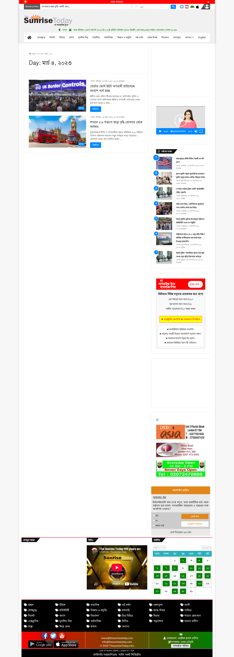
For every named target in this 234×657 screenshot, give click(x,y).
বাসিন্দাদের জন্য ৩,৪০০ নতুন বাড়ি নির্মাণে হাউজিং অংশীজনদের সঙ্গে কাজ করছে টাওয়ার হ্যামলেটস (190, 238)
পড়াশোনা (158, 621)
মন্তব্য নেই (160, 525)
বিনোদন (95, 615)
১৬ (183, 575)
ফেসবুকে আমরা (29, 540)
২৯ (174, 591)
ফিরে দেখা (64, 626)
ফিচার (156, 615)
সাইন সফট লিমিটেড (130, 654)
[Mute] (196, 131)
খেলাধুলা (158, 605)
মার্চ (46, 53)
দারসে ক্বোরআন (192, 615)
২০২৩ (40, 53)
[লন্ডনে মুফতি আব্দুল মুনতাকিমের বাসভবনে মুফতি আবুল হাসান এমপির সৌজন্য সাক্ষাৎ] (164, 178)
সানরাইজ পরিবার (181, 645)
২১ (166, 583)
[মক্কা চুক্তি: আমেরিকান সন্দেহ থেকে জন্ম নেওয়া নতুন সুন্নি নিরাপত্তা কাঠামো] (164, 257)
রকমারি (126, 610)
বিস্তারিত (95, 109)
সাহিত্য (188, 610)
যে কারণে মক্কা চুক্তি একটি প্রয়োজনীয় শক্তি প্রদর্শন (63, 6)
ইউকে (62, 605)
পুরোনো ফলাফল (194, 524)
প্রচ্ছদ (30, 605)
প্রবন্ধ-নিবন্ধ (159, 610)
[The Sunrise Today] (48, 20)
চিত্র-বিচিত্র (127, 615)
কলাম (94, 626)
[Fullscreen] (201, 131)
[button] (180, 120)
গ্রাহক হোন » (195, 284)
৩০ (183, 591)
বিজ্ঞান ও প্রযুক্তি (99, 610)
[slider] (178, 131)
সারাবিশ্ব (95, 605)
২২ (174, 583)
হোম (33, 53)
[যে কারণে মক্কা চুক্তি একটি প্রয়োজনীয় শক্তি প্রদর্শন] (164, 193)
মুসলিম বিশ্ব (65, 621)
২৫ (199, 583)
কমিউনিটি (64, 610)
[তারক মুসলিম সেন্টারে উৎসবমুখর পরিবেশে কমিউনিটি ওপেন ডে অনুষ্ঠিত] (164, 223)
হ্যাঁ (157, 515)
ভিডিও (125, 621)
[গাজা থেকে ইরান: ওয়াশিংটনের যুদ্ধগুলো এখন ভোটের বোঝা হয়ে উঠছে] (164, 208)
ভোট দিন (195, 516)
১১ (199, 568)
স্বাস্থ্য (30, 626)
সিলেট (31, 615)
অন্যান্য (125, 626)
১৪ (166, 575)
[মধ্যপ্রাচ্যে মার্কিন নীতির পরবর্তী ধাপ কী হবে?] (164, 163)
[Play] (160, 131)
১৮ (199, 575)
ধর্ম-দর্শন (126, 605)
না (156, 520)
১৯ (207, 575)
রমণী (187, 605)
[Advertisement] (149, 17)
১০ (191, 568)
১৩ (157, 575)
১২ (207, 568)
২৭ (157, 591)
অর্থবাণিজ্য (96, 621)
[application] (180, 120)
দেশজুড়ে (32, 610)
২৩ (183, 583)
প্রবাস (62, 615)
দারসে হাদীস (191, 621)
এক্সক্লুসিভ (33, 621)
